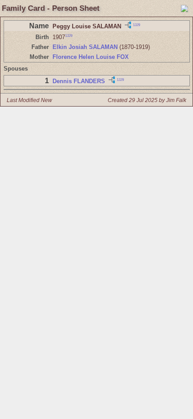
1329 (136, 24)
